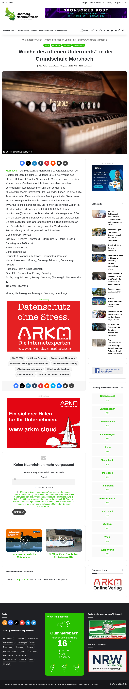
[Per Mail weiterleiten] (59, 163)
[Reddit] (53, 163)
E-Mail (44, 477)
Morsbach (66, 45)
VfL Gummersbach (9, 660)
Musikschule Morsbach (59, 369)
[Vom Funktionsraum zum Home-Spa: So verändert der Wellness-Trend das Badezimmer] (99, 342)
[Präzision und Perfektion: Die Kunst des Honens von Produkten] (99, 327)
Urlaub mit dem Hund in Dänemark (114, 248)
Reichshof (33, 651)
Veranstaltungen (46, 31)
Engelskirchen (33, 638)
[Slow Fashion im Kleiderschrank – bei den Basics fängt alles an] (99, 314)
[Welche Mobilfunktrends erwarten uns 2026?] (99, 301)
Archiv (39, 40)
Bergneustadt (7, 638)
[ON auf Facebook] (107, 373)
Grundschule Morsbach (63, 358)
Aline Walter (43, 66)
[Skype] (53, 385)
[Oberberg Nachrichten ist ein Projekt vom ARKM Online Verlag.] (107, 591)
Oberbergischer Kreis (10, 651)
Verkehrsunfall (21, 655)
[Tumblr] (40, 163)
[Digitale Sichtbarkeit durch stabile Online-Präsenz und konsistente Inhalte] (99, 214)
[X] (28, 163)
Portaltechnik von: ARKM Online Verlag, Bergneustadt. (57, 684)
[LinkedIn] (34, 163)
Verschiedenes (61, 31)
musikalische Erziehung (65, 364)
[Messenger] (59, 385)
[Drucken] (65, 163)
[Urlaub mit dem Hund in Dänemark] (99, 248)
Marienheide (7, 647)
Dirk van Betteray (37, 358)
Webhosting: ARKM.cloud (88, 684)
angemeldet (22, 579)
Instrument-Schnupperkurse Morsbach (29, 364)
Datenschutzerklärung (101, 2)
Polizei (23, 651)
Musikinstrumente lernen (30, 369)
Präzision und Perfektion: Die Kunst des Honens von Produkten (114, 329)
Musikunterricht (26, 374)
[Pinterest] (46, 163)
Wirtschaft (6, 664)
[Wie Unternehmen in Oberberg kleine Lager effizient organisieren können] (99, 258)
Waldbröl (23, 660)
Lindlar (32, 643)
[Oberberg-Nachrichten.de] (21, 14)
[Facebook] (22, 163)
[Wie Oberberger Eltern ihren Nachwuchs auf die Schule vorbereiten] (99, 232)
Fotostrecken (23, 31)
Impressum (120, 2)
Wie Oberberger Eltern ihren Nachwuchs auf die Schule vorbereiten (114, 235)
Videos (34, 31)
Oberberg (30, 647)
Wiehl (31, 660)
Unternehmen (8, 655)
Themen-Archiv (9, 31)
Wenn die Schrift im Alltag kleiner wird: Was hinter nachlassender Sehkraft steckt (115, 279)
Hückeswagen (22, 643)
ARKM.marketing (44, 300)
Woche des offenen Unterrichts (54, 374)
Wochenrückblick (45, 487)
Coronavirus (20, 638)
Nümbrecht (19, 647)
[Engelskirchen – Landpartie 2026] (99, 292)
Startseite (29, 40)
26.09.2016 (18, 358)
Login (85, 2)
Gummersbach (8, 643)
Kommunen (56, 45)
